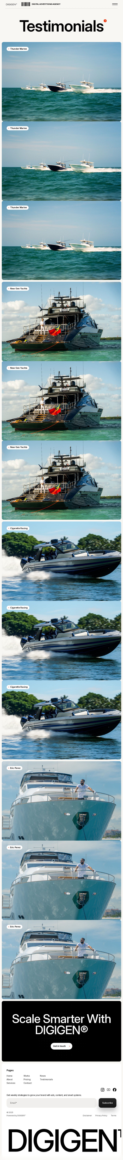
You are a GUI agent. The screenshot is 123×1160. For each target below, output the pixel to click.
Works (27, 1076)
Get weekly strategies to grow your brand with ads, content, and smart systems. (44, 1095)
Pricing (27, 1079)
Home (9, 1076)
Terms (113, 1115)
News (43, 1076)
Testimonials (46, 1079)
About (9, 1079)
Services (11, 1083)
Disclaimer (87, 1115)
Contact (28, 1083)
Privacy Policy (101, 1115)
